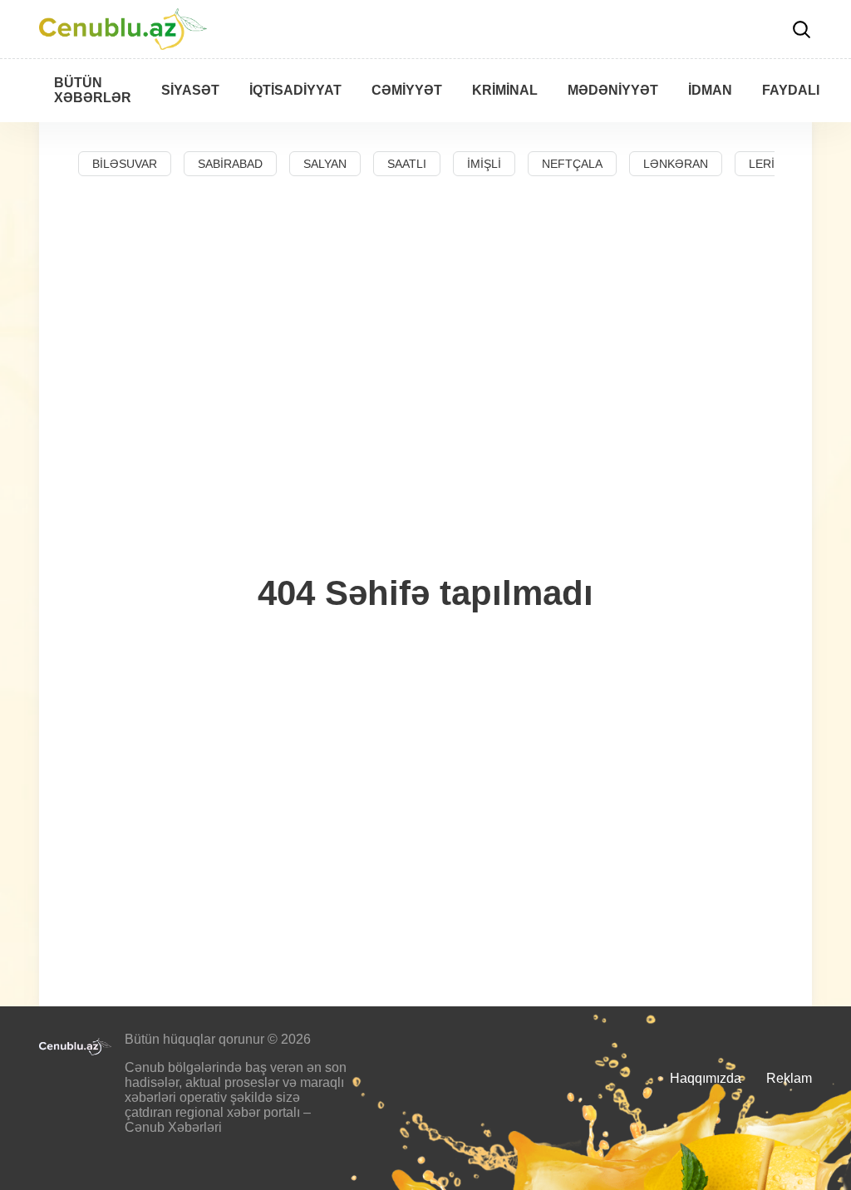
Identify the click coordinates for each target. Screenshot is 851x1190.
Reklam (789, 1078)
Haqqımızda (705, 1078)
